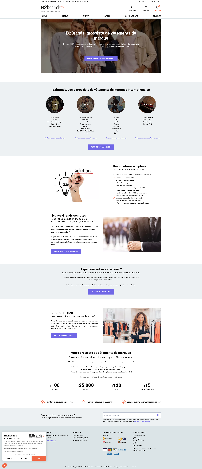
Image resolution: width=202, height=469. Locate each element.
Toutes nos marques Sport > (116, 138)
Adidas (116, 117)
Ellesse (116, 124)
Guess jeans (85, 129)
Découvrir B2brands (49, 441)
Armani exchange (86, 117)
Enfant (86, 16)
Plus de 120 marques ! (101, 147)
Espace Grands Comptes (80, 440)
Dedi (115, 467)
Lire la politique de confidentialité (13, 451)
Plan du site (68, 467)
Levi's (86, 133)
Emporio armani (85, 124)
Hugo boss (147, 122)
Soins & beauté (131, 16)
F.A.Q (134, 442)
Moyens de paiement (139, 440)
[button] (143, 1)
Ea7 (116, 122)
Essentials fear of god (54, 122)
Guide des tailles (78, 435)
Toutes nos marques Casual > (86, 138)
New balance (116, 129)
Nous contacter (137, 445)
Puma (116, 133)
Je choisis (24, 458)
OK (158, 415)
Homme (44, 16)
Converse (85, 120)
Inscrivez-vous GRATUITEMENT (101, 58)
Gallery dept (55, 124)
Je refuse (9, 458)
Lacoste (116, 126)
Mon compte (136, 439)
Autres (107, 16)
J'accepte (39, 458)
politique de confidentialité (142, 421)
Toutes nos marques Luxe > (55, 138)
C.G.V (134, 437)
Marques (157, 16)
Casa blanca (55, 117)
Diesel (55, 120)
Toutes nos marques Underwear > (147, 138)
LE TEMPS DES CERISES (85, 131)
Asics (116, 120)
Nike (116, 131)
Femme (65, 16)
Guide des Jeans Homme (80, 437)
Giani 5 (85, 126)
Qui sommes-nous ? (139, 435)
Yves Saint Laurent (54, 126)
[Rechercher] (132, 7)
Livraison (135, 444)
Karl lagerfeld (147, 124)
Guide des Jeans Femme (80, 439)
